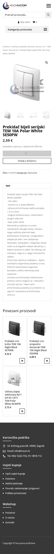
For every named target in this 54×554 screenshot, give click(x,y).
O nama (9, 517)
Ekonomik (13, 50)
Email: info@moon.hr (18, 451)
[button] (46, 62)
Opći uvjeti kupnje (15, 473)
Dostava (10, 478)
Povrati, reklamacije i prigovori (22, 488)
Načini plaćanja (13, 483)
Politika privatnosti (15, 493)
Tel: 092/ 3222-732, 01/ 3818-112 (24, 456)
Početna (6, 46)
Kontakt (9, 522)
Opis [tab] (8, 185)
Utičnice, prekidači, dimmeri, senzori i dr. (28, 46)
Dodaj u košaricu (27, 160)
